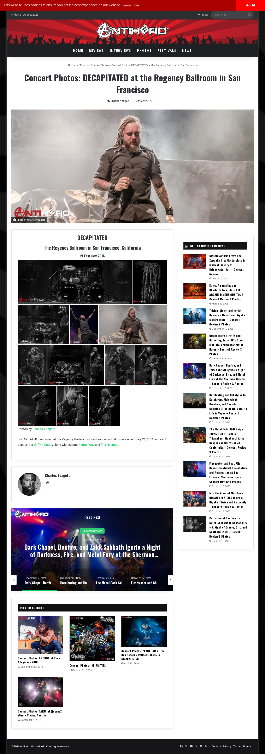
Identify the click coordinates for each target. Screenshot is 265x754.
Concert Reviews (92, 530)
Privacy (227, 746)
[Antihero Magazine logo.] (132, 32)
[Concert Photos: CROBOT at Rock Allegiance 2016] (40, 635)
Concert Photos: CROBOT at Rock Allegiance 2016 (39, 660)
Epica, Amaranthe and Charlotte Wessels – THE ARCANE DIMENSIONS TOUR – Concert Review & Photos (227, 292)
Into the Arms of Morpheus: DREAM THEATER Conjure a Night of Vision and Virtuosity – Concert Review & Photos (227, 500)
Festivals (167, 50)
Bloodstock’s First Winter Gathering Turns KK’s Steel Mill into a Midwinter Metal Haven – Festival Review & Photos (226, 344)
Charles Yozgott (120, 101)
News (187, 50)
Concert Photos (100, 65)
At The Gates (43, 445)
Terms (237, 746)
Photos (144, 50)
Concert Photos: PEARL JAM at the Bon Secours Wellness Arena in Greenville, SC (143, 655)
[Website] (47, 482)
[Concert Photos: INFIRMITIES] (92, 638)
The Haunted (109, 445)
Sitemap (248, 746)
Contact (216, 746)
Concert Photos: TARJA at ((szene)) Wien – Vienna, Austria (40, 713)
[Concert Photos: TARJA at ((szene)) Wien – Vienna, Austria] (40, 692)
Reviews (96, 50)
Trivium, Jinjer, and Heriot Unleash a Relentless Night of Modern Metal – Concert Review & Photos (228, 317)
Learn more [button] (130, 5)
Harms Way (86, 445)
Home (78, 50)
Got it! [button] (250, 5)
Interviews (120, 50)
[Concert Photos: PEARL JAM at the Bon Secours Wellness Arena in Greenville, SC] (144, 631)
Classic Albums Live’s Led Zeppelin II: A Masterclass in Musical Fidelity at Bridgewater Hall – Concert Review (227, 264)
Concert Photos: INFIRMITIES (88, 665)
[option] (92, 549)
